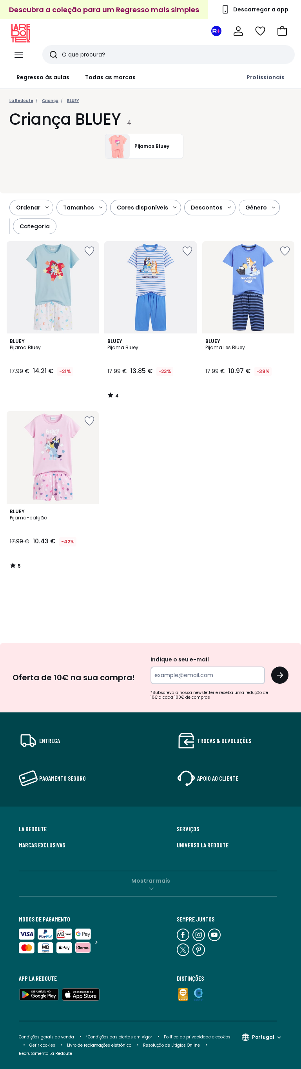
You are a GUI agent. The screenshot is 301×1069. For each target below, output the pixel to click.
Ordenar (28, 207)
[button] (282, 31)
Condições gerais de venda (46, 1037)
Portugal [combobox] (263, 1037)
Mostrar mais (150, 881)
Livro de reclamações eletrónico (99, 1045)
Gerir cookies (42, 1045)
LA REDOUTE (33, 828)
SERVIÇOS (188, 828)
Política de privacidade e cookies (197, 1037)
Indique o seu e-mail (179, 659)
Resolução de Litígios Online (171, 1045)
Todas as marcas (110, 77)
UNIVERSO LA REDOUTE (202, 845)
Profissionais (266, 77)
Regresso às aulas (42, 77)
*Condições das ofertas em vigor (119, 1037)
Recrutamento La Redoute (45, 1053)
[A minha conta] (238, 31)
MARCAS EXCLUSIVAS (42, 845)
